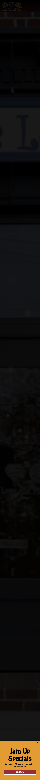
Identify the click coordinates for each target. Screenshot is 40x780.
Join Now (20, 772)
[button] (37, 742)
